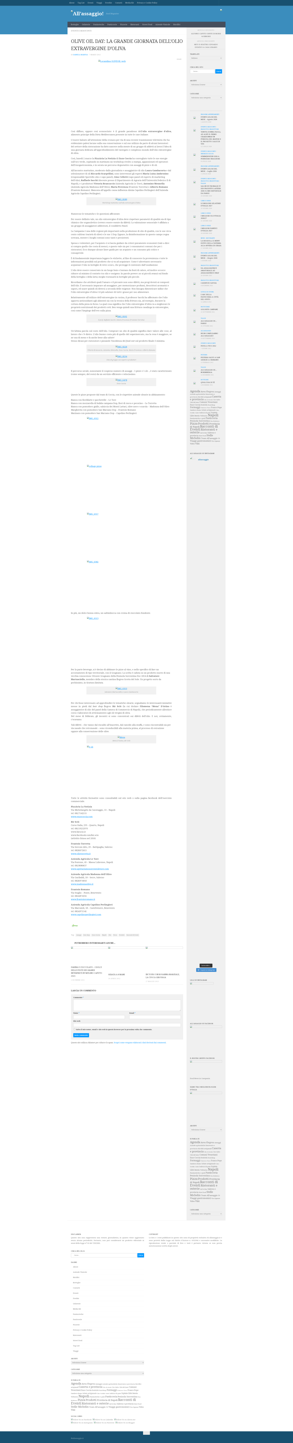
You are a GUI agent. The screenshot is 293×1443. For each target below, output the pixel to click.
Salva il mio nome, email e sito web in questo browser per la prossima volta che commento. (114, 1029)
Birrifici (176, 24)
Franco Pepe (216, 407)
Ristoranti (134, 24)
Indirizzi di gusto (205, 413)
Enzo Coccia (96, 935)
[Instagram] (208, 1437)
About (71, 3)
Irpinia (214, 413)
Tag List (81, 3)
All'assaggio (206, 331)
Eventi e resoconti (81, 31)
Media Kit (129, 3)
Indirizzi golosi (207, 154)
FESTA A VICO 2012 (208, 346)
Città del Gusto (194, 402)
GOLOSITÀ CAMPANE (209, 309)
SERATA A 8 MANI (116, 974)
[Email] (216, 1437)
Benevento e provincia (126, 1384)
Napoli (104, 935)
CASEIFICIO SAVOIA (209, 283)
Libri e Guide (206, 201)
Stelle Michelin (80, 1406)
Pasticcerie (112, 24)
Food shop (211, 405)
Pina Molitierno (215, 421)
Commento (78, 997)
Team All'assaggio (209, 438)
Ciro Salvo (216, 400)
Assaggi (78, 935)
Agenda (195, 391)
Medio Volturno (201, 416)
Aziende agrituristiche (197, 394)
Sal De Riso (203, 433)
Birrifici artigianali (205, 397)
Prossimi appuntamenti (210, 114)
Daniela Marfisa (80, 55)
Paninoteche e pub (197, 418)
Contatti (118, 3)
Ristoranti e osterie (203, 431)
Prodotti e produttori (210, 129)
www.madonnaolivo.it (82, 884)
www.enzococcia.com (82, 816)
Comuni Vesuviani (208, 402)
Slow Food (202, 436)
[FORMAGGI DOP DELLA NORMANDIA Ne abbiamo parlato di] (197, 542)
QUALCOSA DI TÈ (208, 382)
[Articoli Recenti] (195, 108)
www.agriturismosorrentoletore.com (90, 869)
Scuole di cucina (207, 292)
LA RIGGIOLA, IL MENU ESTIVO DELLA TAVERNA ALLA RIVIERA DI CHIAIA (211, 243)
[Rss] (220, 1437)
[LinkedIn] (212, 1437)
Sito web (76, 1021)
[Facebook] (204, 1437)
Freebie (108, 3)
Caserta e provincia (90, 1386)
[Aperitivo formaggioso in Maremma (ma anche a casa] (197, 871)
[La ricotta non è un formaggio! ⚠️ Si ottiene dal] (214, 822)
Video (192, 444)
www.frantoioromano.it (83, 899)
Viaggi (99, 3)
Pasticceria (212, 418)
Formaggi (195, 407)
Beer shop (86, 935)
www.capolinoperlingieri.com (86, 914)
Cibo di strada (208, 400)
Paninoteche (98, 24)
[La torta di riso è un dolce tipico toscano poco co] (214, 721)
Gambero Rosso (195, 410)
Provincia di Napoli (107, 1400)
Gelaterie (86, 24)
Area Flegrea (207, 391)
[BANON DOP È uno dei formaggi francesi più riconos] (214, 575)
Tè (219, 438)
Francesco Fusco (205, 407)
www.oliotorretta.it (81, 853)
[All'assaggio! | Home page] (87, 13)
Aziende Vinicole (162, 24)
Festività (204, 405)
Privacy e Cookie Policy (147, 3)
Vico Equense (215, 441)
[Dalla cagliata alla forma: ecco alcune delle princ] (197, 732)
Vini (197, 443)
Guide (197, 413)
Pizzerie (123, 24)
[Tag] (216, 108)
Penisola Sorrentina (200, 421)
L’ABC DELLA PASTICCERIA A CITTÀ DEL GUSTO (209, 296)
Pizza (115, 935)
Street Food (147, 24)
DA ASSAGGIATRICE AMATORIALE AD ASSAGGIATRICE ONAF (210, 270)
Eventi (90, 3)
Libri (192, 416)
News (203, 238)
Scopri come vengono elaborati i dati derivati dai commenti (140, 1043)
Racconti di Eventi (132, 935)
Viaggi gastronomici (200, 441)
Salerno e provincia (125, 1404)
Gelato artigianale (208, 410)
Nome (76, 1013)
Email (132, 1013)
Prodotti (121, 935)
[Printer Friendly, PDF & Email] (75, 925)
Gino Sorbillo (101, 1393)
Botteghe (75, 24)
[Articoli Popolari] (206, 108)
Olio (110, 935)
